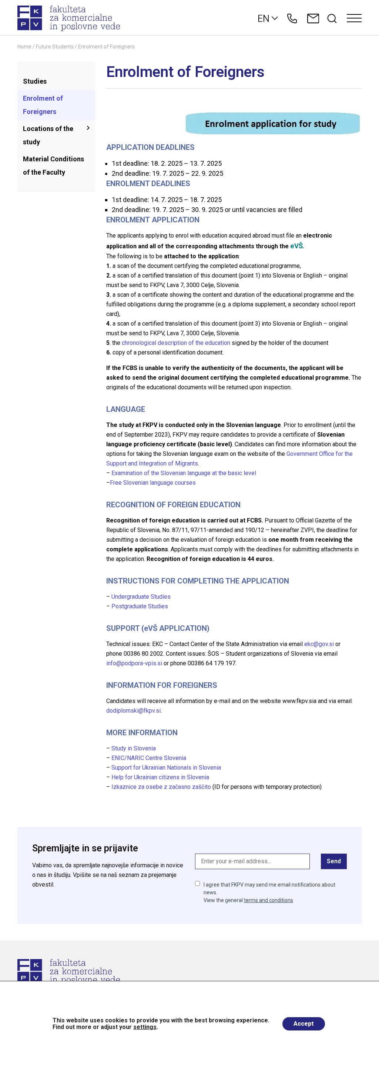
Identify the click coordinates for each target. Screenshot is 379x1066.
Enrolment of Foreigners (43, 104)
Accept (304, 1023)
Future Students (55, 47)
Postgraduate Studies (139, 606)
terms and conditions (268, 900)
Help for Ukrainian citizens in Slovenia (160, 777)
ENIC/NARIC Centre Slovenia (148, 757)
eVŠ (296, 246)
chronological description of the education (176, 342)
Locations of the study (48, 135)
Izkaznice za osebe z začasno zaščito (161, 786)
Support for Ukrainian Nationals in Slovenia (166, 767)
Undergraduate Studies (141, 596)
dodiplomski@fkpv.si (133, 710)
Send (334, 861)
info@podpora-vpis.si (134, 663)
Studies (35, 81)
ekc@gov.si (319, 644)
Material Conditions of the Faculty (53, 165)
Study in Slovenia (133, 748)
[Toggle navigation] (354, 18)
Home (24, 47)
